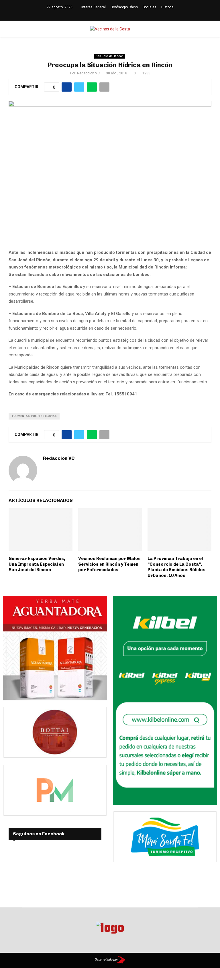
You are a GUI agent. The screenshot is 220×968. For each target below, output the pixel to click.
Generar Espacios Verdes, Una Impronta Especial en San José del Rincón (37, 564)
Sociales (149, 7)
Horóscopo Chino (124, 7)
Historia (167, 7)
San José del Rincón (109, 56)
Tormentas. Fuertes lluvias (34, 416)
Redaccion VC (88, 73)
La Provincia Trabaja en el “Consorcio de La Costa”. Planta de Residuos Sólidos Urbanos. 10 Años (176, 567)
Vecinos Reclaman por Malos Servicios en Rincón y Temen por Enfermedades (109, 564)
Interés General (93, 7)
